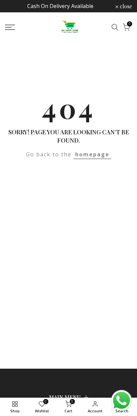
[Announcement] (60, 6)
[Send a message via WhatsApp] (121, 400)
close (125, 6)
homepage (92, 154)
